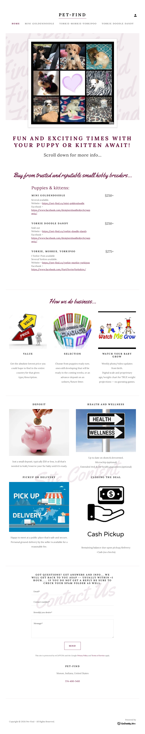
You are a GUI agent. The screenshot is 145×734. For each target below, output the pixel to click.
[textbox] (72, 591)
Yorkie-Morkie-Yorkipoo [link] (78, 23)
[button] (135, 15)
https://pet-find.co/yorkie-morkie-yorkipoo (66, 262)
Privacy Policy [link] (82, 655)
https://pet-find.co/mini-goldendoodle (63, 203)
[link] (72, 15)
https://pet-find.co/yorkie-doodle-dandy (64, 231)
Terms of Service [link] (98, 655)
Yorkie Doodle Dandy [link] (118, 23)
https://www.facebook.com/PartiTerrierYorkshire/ (58, 269)
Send (72, 646)
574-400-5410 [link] (72, 681)
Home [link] (16, 23)
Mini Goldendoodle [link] (39, 23)
